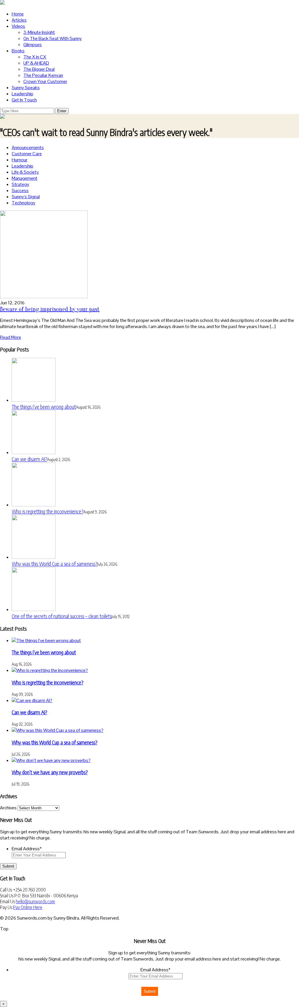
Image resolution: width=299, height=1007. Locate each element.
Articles (19, 20)
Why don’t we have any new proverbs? (50, 772)
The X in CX (34, 57)
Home (18, 14)
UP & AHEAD (36, 63)
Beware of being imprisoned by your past (50, 309)
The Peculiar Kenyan (43, 75)
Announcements (28, 147)
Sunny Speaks (26, 88)
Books (18, 51)
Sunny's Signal (26, 197)
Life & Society (25, 172)
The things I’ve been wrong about (44, 406)
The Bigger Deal (39, 69)
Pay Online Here (27, 907)
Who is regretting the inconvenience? (47, 511)
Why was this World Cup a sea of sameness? (54, 563)
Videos (18, 26)
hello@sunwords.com (35, 901)
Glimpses (32, 45)
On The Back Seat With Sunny (52, 38)
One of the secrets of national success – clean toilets (62, 616)
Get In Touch (24, 100)
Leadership (22, 94)
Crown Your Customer (45, 81)
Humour (19, 160)
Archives (8, 808)
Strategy (20, 184)
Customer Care (27, 154)
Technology (23, 203)
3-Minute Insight (39, 32)
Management (24, 178)
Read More (10, 337)
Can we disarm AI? (29, 459)
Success (20, 190)
